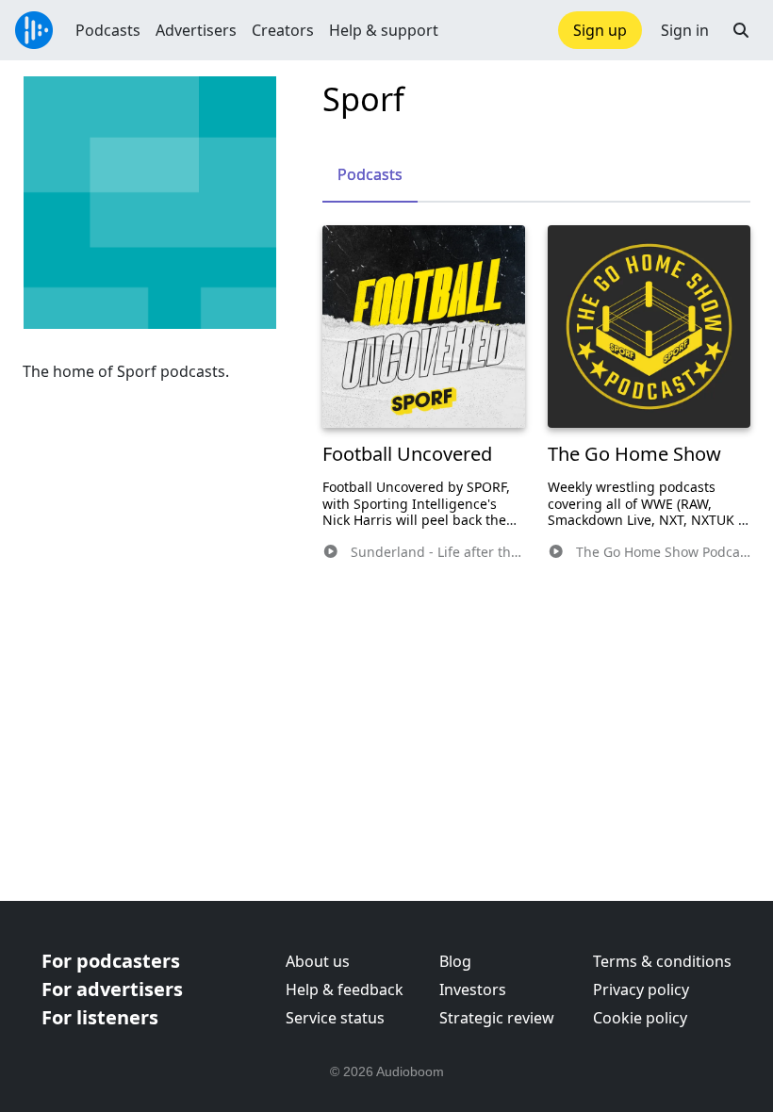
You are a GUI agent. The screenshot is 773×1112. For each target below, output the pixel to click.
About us (318, 961)
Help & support (383, 30)
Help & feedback (344, 989)
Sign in (685, 30)
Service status (335, 1017)
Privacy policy (641, 989)
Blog (455, 961)
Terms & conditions (662, 961)
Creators (283, 30)
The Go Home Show (634, 453)
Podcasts (107, 30)
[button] (741, 30)
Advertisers (196, 30)
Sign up (600, 30)
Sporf (363, 98)
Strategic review (496, 1017)
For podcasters (110, 960)
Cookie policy (640, 1017)
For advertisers (112, 989)
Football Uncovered (407, 453)
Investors (472, 989)
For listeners (99, 1017)
